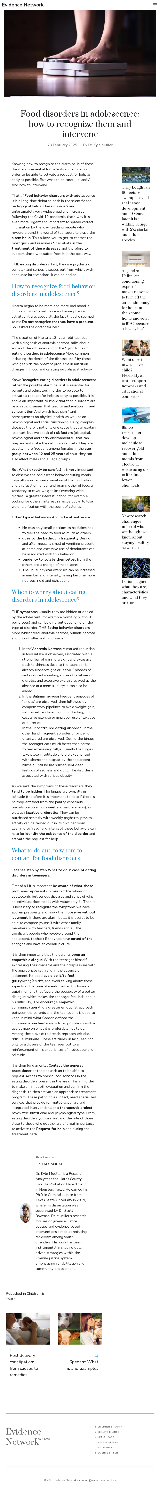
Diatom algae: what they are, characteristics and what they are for (135, 592)
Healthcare (106, 1437)
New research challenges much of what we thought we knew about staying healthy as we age (135, 532)
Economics (105, 1447)
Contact (44, 1438)
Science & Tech (108, 1452)
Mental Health (108, 1442)
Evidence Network (23, 5)
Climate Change (108, 1432)
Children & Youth (110, 1426)
